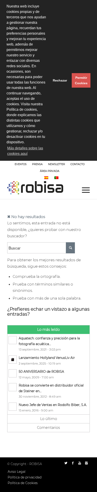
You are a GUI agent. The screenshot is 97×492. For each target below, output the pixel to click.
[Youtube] (79, 463)
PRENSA (37, 164)
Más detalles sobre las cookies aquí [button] (25, 151)
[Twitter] (66, 463)
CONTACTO (77, 164)
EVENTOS (21, 164)
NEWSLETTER (56, 164)
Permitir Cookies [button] (81, 80)
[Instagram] (86, 463)
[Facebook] (72, 463)
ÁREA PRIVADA (49, 171)
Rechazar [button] (60, 80)
